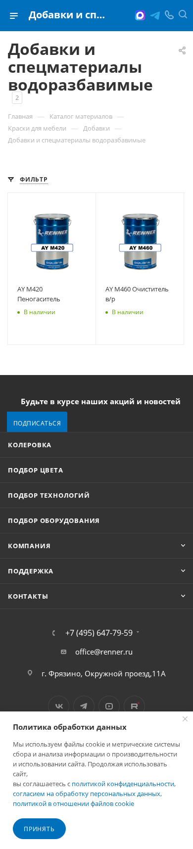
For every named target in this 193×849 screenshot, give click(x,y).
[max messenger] (140, 15)
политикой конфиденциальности (123, 783)
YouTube (109, 706)
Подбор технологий (49, 495)
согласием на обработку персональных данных (86, 793)
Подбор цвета (35, 470)
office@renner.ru (104, 652)
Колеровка (29, 444)
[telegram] (155, 15)
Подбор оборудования (54, 520)
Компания (29, 545)
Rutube (134, 706)
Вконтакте (58, 706)
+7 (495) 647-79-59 (99, 633)
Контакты (28, 596)
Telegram (84, 706)
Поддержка (30, 570)
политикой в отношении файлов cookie (73, 803)
